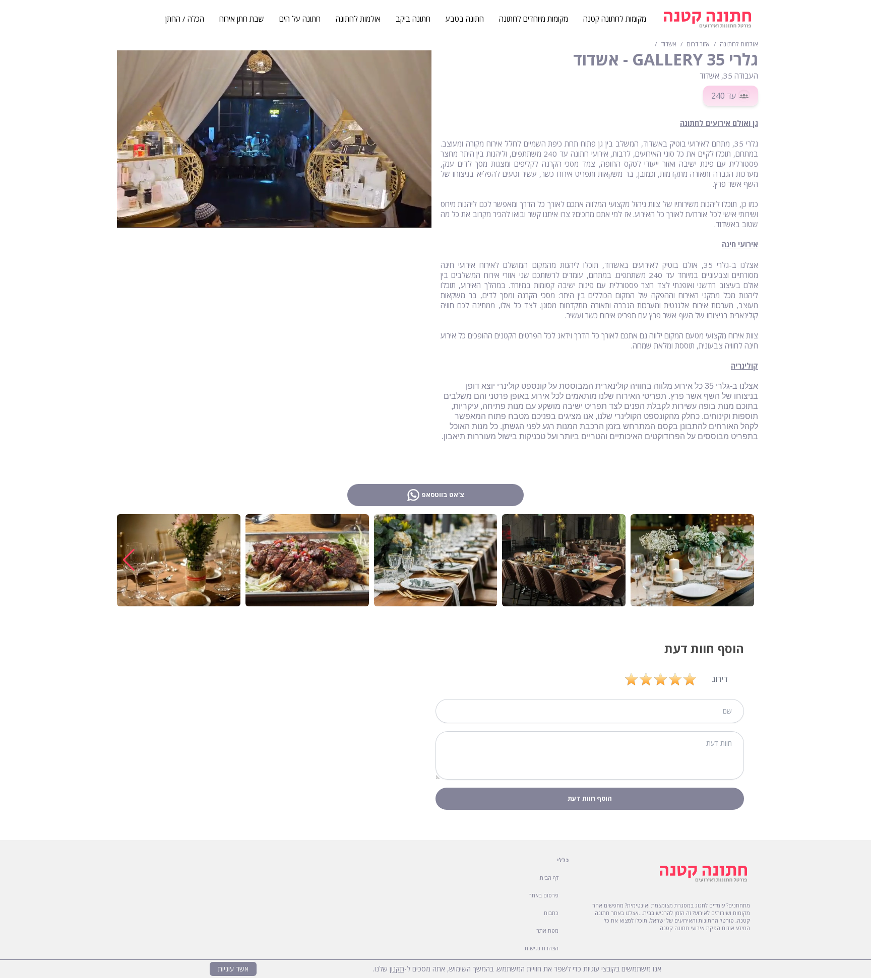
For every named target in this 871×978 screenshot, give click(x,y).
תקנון (397, 968)
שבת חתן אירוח (241, 19)
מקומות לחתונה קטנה (614, 19)
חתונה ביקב (413, 19)
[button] (129, 560)
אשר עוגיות (233, 968)
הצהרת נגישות (541, 948)
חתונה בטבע (465, 19)
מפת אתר (547, 930)
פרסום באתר (543, 895)
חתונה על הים (300, 19)
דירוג (720, 678)
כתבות (551, 913)
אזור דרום (698, 44)
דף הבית (549, 877)
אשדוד (668, 44)
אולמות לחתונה (739, 44)
